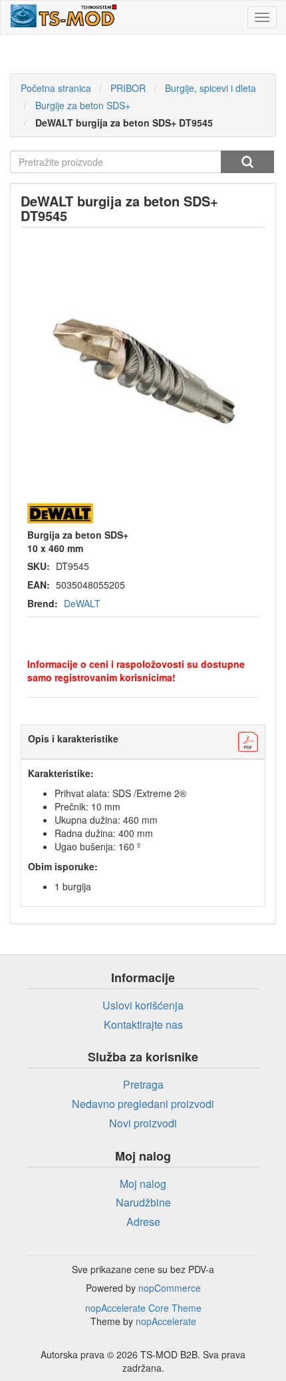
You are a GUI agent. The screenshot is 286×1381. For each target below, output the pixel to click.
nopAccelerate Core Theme (143, 1307)
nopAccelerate (166, 1321)
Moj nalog (143, 1183)
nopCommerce (169, 1287)
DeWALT (82, 603)
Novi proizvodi (143, 1123)
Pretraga (247, 161)
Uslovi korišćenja (143, 1005)
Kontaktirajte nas (143, 1024)
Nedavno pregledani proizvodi (143, 1103)
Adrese (143, 1221)
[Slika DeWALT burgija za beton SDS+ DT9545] (143, 364)
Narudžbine (143, 1202)
